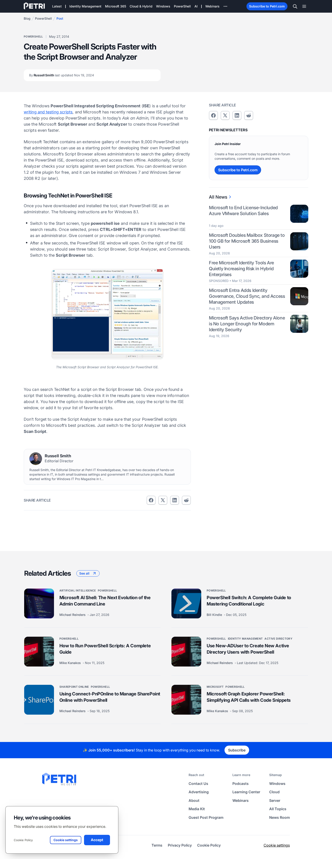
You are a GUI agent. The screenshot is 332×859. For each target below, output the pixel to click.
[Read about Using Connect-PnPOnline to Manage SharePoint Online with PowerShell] (39, 700)
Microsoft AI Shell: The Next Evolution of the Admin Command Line (105, 601)
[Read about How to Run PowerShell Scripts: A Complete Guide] (39, 652)
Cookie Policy (23, 840)
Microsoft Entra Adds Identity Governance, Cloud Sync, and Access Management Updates (247, 296)
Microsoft (215, 686)
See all (84, 573)
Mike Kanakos (70, 663)
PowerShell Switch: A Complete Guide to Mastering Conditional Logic (249, 601)
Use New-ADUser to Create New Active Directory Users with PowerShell (248, 649)
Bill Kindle (215, 615)
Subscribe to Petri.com (267, 6)
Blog (27, 18)
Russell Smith (61, 75)
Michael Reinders (73, 615)
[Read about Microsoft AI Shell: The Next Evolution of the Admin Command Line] (39, 603)
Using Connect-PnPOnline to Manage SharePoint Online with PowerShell (109, 697)
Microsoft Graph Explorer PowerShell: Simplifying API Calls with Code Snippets (249, 697)
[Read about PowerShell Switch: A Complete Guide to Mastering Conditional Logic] (186, 603)
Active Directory (278, 638)
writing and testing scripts (48, 112)
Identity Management (245, 638)
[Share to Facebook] (151, 500)
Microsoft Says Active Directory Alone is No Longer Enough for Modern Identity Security (247, 323)
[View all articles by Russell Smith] (35, 458)
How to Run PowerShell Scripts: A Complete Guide (105, 649)
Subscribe (236, 750)
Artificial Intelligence (77, 590)
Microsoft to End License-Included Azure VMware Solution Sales (243, 210)
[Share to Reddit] (186, 500)
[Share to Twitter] (162, 500)
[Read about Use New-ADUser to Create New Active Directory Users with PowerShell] (186, 652)
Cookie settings (277, 845)
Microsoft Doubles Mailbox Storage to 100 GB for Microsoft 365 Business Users (247, 241)
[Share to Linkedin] (174, 500)
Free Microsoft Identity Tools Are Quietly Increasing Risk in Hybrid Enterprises (241, 268)
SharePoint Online (74, 686)
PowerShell (43, 18)
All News (218, 197)
